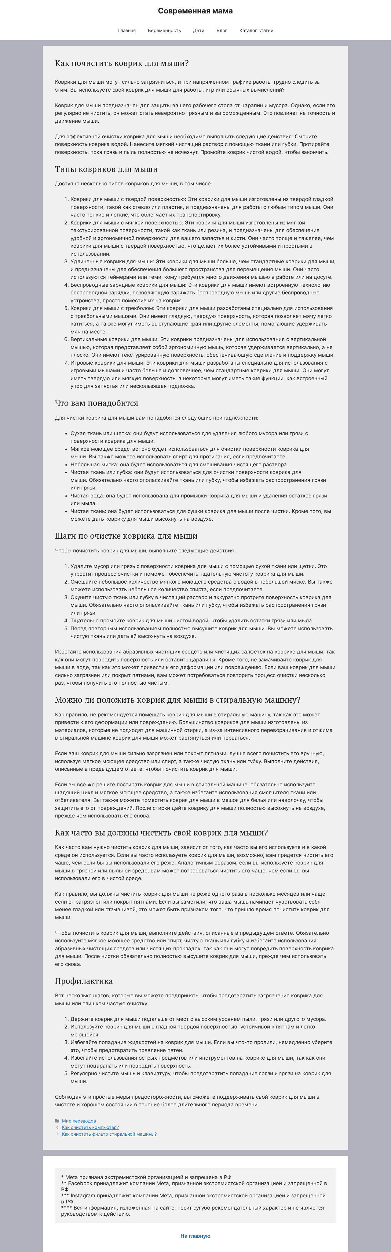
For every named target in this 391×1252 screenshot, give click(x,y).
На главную (195, 1236)
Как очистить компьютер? (90, 1127)
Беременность (164, 30)
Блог (222, 30)
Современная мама (195, 10)
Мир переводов (79, 1120)
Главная (127, 30)
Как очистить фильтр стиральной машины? (109, 1134)
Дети (198, 30)
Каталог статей (256, 30)
